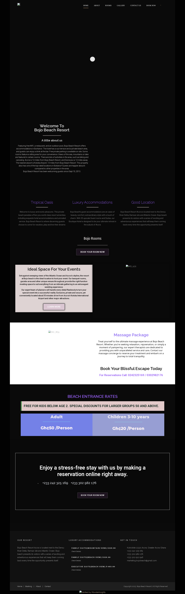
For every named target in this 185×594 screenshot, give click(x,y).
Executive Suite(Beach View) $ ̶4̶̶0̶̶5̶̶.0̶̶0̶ (93, 566)
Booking (28, 586)
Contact (48, 586)
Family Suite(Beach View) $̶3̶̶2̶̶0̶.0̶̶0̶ (91, 557)
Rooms (108, 5)
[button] (131, 151)
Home (85, 5)
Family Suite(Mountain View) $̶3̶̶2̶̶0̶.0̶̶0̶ (94, 548)
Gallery (121, 5)
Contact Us (135, 5)
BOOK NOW (151, 5)
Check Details (76, 551)
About (97, 5)
